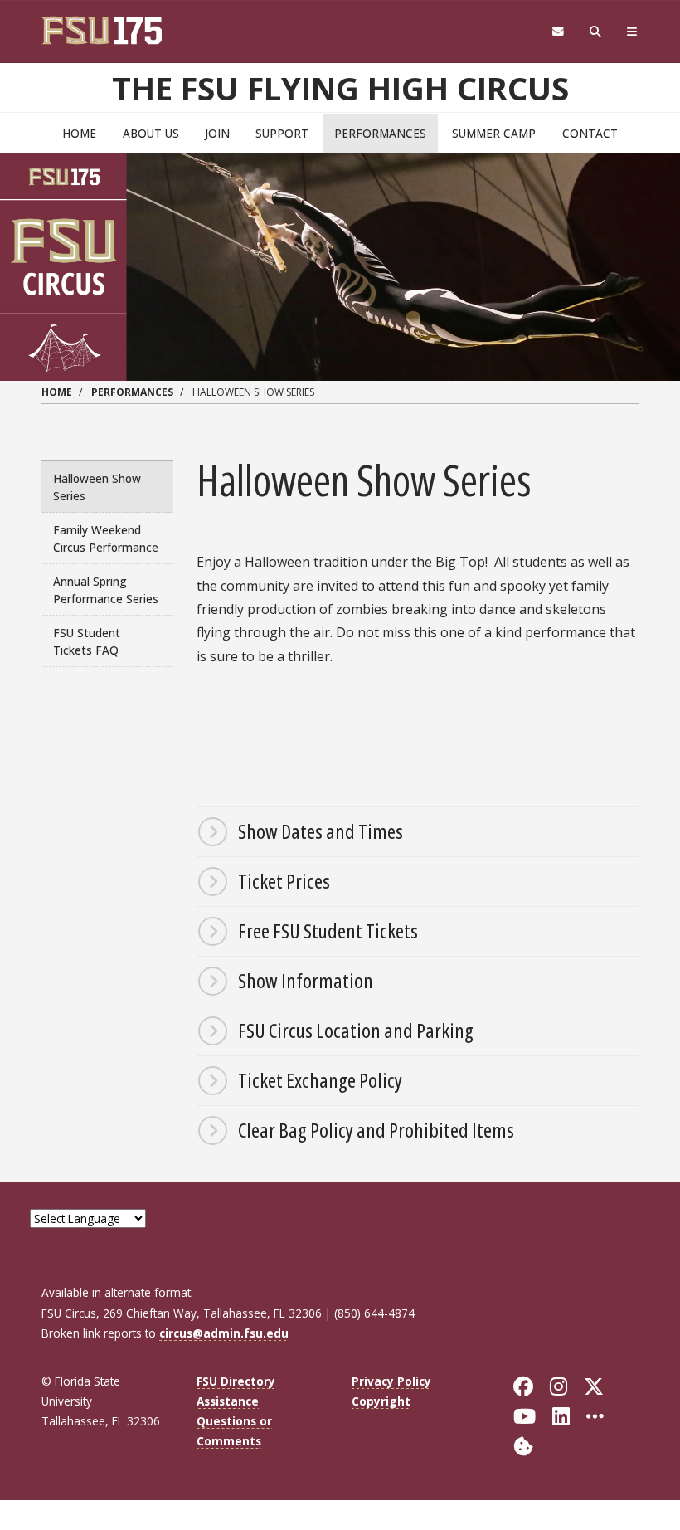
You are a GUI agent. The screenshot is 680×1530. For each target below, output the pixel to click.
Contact (590, 133)
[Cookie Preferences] (523, 1445)
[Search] (596, 31)
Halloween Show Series (97, 487)
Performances (380, 133)
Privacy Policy (391, 1381)
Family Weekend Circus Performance (105, 538)
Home (79, 133)
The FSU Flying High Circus (340, 88)
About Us (151, 133)
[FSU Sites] (632, 31)
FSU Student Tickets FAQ (86, 641)
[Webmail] (558, 31)
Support (281, 133)
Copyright (381, 1401)
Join (217, 133)
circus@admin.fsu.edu (224, 1333)
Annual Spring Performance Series (105, 590)
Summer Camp (494, 133)
